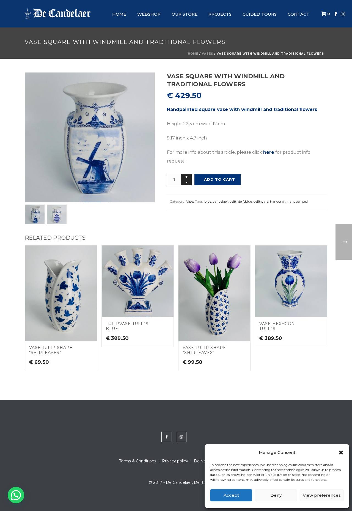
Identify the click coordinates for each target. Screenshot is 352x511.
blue (207, 201)
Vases (207, 53)
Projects (220, 14)
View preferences (322, 495)
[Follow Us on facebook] (166, 437)
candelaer (220, 201)
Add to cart (219, 179)
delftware (261, 201)
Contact (298, 14)
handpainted (297, 201)
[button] (341, 452)
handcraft (278, 201)
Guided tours (260, 14)
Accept (231, 495)
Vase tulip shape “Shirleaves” (51, 350)
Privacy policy (175, 461)
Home (119, 14)
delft (233, 201)
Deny (276, 495)
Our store (184, 14)
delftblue (245, 201)
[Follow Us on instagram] (181, 437)
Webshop (149, 14)
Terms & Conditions (137, 461)
